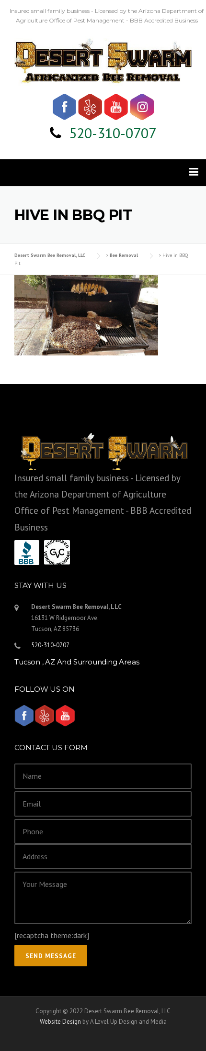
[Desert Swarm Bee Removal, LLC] (103, 59)
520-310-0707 (112, 132)
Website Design (60, 1022)
